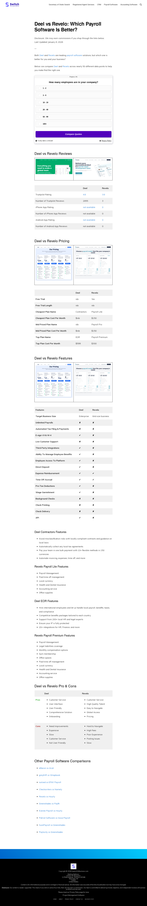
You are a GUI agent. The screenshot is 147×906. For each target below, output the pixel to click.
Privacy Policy (74, 892)
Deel (41, 55)
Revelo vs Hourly (47, 796)
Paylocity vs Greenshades (51, 832)
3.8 (103, 194)
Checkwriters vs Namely (50, 789)
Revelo (51, 55)
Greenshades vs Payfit (49, 803)
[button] (140, 4)
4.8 (84, 194)
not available (89, 207)
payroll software (74, 55)
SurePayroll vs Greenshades (52, 825)
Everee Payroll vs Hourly (50, 810)
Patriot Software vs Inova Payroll (54, 818)
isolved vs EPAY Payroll (50, 782)
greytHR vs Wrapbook (49, 775)
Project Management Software (73, 895)
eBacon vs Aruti (46, 768)
